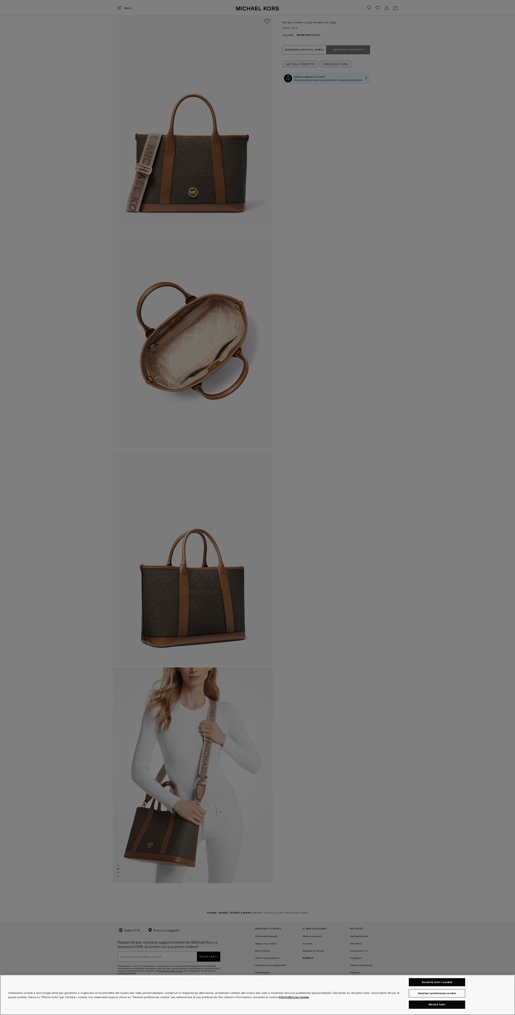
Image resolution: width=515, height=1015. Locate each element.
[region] (257, 995)
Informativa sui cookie (293, 997)
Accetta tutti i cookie (437, 982)
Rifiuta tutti (437, 1004)
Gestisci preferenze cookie (437, 993)
